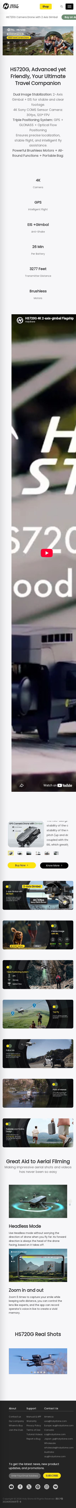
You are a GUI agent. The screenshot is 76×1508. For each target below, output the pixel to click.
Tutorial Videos (35, 1434)
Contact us (15, 1416)
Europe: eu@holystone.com (59, 1425)
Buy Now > (21, 865)
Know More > (54, 865)
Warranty (32, 1421)
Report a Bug (33, 1438)
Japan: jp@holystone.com (58, 1438)
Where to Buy (16, 1425)
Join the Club (16, 1429)
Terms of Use (33, 1429)
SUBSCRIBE (52, 1475)
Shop (46, 6)
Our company (16, 1421)
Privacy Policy (34, 1425)
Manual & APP (34, 1416)
